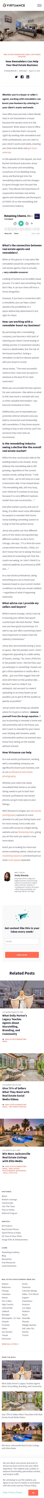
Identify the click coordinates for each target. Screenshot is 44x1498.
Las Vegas (26, 1307)
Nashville (26, 1318)
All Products (7, 1225)
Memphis (6, 1314)
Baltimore (6, 1287)
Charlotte (26, 1287)
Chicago (5, 1290)
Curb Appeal (14, 859)
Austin (25, 1283)
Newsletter (7, 1259)
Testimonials (7, 1203)
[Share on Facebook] (22, 76)
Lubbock (5, 1311)
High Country (7, 1304)
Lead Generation (9, 1265)
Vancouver (6, 1338)
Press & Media (8, 1209)
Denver (5, 1297)
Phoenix (25, 1321)
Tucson (25, 1335)
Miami (24, 1314)
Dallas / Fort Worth (30, 1294)
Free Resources (8, 1262)
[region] (22, 1478)
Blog (4, 1255)
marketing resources (12, 855)
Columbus (6, 1294)
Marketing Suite (26, 832)
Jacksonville (7, 1307)
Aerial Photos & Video (11, 1232)
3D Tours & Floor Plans (12, 1236)
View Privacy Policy (12, 1492)
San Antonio (7, 1331)
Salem (4, 1328)
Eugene (25, 1297)
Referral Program (9, 1213)
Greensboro (27, 1301)
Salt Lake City (28, 1328)
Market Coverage (9, 1199)
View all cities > (10, 1344)
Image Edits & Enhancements (15, 1239)
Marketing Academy (10, 1252)
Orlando (5, 1321)
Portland (6, 1325)
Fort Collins (7, 1301)
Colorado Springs (29, 1290)
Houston (26, 1304)
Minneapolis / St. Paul (11, 1318)
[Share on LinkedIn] (27, 76)
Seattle (25, 1331)
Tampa (5, 1335)
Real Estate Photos (10, 1229)
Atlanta (5, 1283)
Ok (33, 1492)
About (4, 1196)
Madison (26, 1311)
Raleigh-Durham (29, 1325)
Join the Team (8, 1206)
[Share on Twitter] (16, 76)
